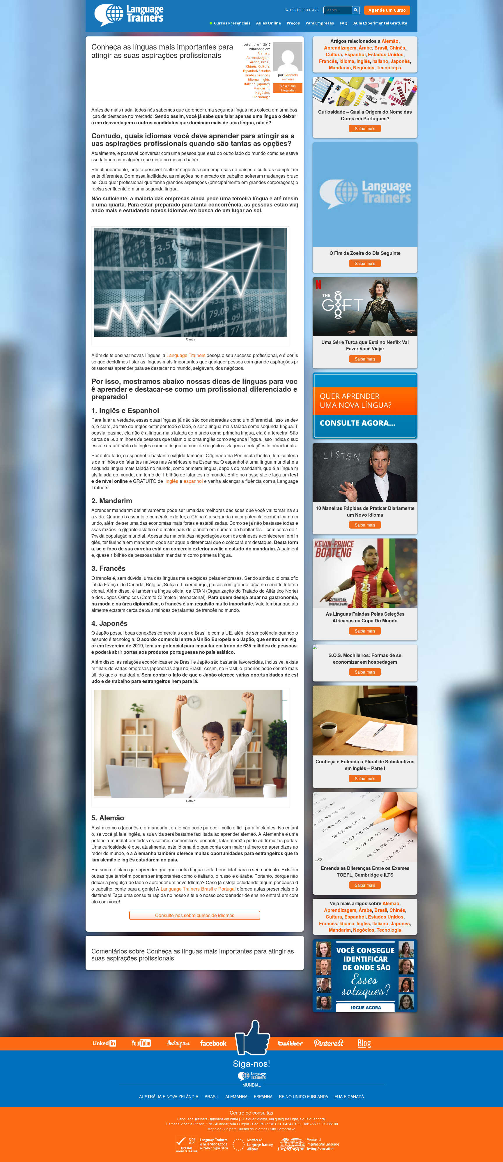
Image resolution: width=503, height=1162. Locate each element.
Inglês (265, 79)
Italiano (250, 84)
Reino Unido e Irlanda (303, 1096)
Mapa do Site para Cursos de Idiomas (237, 1128)
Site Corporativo (282, 1128)
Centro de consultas (251, 1112)
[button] (356, 10)
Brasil (265, 62)
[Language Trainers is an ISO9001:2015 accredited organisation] (201, 1145)
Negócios (262, 92)
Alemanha (236, 1096)
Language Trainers (186, 355)
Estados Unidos (385, 54)
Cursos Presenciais (231, 23)
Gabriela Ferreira (289, 77)
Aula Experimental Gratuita (380, 23)
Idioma (253, 79)
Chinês (251, 66)
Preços (293, 23)
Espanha (263, 1096)
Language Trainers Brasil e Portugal (198, 888)
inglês (172, 481)
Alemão (264, 53)
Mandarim (262, 88)
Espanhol (250, 70)
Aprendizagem (258, 57)
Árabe (254, 62)
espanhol (193, 481)
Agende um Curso (387, 10)
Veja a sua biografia (288, 88)
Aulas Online (268, 23)
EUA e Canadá (349, 1096)
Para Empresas (320, 23)
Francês (263, 75)
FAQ (344, 23)
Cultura (264, 66)
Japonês (263, 84)
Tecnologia (261, 97)
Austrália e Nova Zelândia (169, 1096)
